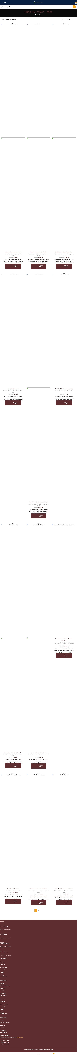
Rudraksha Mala (65, 643)
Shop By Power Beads (65, 645)
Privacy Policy (3, 980)
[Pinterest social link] (8, 1046)
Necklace (58, 642)
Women (62, 642)
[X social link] (5, 1046)
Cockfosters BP (3, 967)
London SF (2, 964)
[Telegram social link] (13, 1046)
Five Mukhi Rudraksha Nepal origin (64, 388)
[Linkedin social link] (10, 1046)
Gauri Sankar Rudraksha (13, 888)
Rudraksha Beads (12, 254)
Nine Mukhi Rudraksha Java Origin (38, 888)
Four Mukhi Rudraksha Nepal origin (13, 752)
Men (55, 642)
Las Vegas (2, 975)
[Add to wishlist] (4, 266)
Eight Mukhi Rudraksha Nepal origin (38, 502)
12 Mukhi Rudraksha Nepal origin (38, 252)
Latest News (3, 990)
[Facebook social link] (2, 1046)
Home (2, 19)
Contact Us (2, 988)
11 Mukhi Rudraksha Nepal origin (13, 252)
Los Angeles (3, 969)
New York (2, 962)
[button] (13, 266)
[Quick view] (22, 266)
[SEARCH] (74, 6)
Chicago (2, 972)
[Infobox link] (37, 925)
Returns (2, 983)
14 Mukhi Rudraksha (13, 388)
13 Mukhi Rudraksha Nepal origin (64, 252)
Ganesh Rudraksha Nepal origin (38, 752)
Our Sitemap (3, 993)
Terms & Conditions (4, 985)
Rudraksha (5, 254)
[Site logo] (38, 2)
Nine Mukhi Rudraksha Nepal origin (64, 888)
